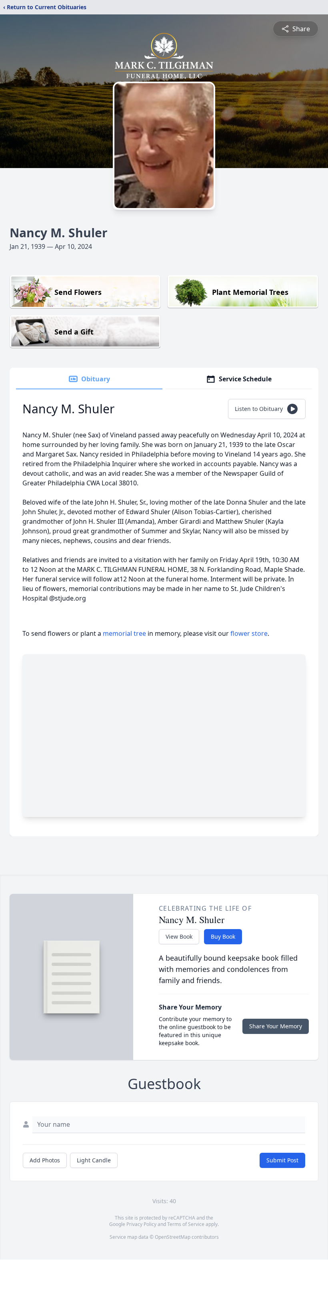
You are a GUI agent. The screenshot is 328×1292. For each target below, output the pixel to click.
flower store (249, 633)
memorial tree (124, 633)
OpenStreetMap (172, 1237)
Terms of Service (185, 1224)
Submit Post (282, 1160)
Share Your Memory (275, 1026)
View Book (179, 936)
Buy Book (223, 936)
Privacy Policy (141, 1224)
